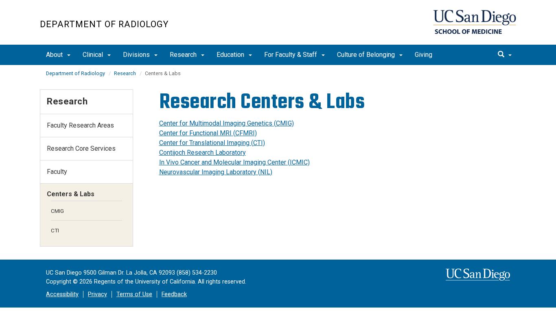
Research (184, 54)
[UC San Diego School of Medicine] (474, 22)
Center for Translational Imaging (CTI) (212, 143)
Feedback (174, 294)
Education (231, 54)
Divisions (137, 54)
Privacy (97, 294)
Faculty (57, 172)
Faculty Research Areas (80, 125)
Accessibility (62, 294)
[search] (504, 55)
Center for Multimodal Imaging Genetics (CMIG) (226, 123)
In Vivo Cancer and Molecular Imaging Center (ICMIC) (234, 162)
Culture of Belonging (366, 54)
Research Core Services (81, 148)
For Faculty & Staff (291, 54)
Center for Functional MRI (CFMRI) (208, 133)
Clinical (94, 54)
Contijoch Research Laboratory (202, 152)
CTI (55, 230)
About (55, 54)
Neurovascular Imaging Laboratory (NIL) (215, 172)
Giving (423, 54)
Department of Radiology (104, 24)
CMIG (57, 211)
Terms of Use (134, 294)
